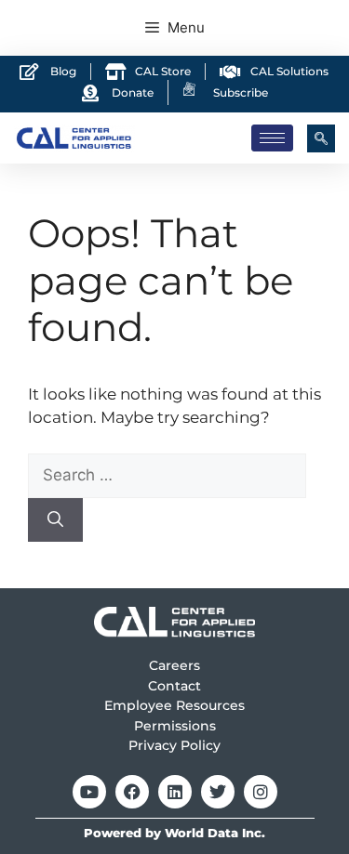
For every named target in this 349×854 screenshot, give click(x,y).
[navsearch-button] (321, 138)
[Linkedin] (175, 791)
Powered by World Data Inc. (174, 833)
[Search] (55, 520)
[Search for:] (167, 475)
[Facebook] (132, 791)
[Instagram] (260, 791)
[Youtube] (89, 791)
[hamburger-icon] (272, 138)
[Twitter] (218, 791)
